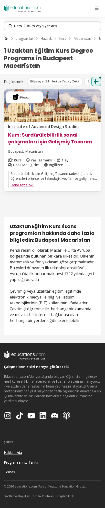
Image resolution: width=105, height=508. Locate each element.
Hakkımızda (13, 452)
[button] (55, 81)
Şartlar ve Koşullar (17, 496)
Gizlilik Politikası (43, 496)
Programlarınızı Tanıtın (21, 462)
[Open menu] (96, 8)
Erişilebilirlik (65, 496)
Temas (9, 472)
